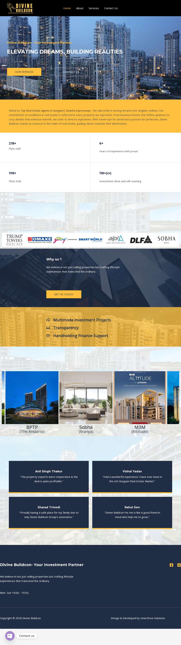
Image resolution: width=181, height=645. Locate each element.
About (79, 8)
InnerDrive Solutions (153, 618)
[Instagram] (179, 565)
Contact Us (111, 8)
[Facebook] (171, 565)
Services (94, 8)
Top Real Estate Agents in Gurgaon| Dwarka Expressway (56, 110)
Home (67, 8)
